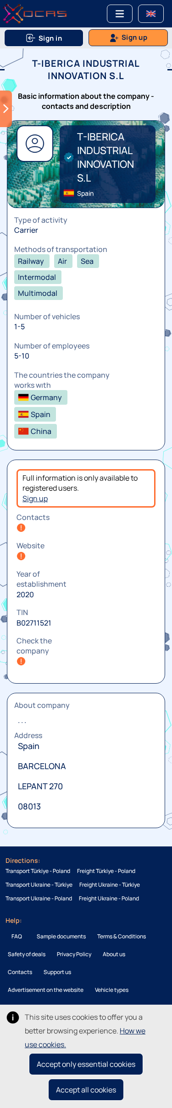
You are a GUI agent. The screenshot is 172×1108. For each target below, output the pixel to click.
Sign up (35, 498)
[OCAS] (35, 14)
